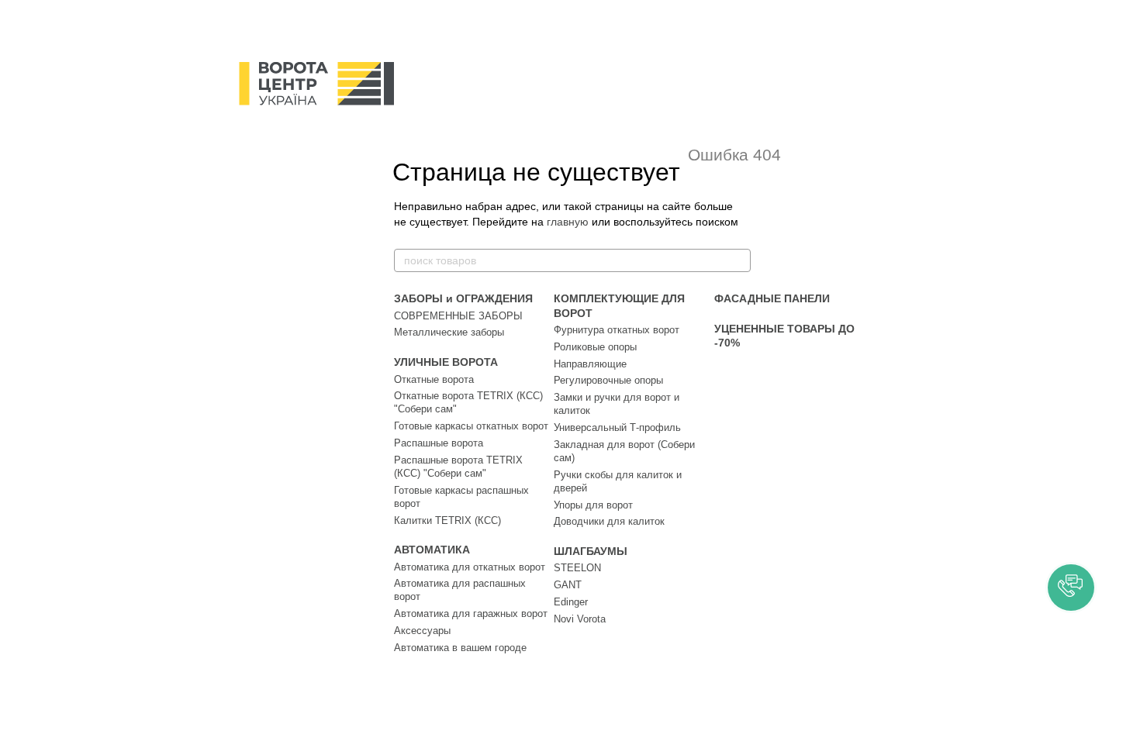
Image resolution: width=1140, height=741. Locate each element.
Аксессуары (422, 630)
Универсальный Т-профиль (617, 427)
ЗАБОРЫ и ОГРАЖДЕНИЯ (463, 298)
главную (568, 221)
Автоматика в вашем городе (460, 647)
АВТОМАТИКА (432, 549)
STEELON (577, 568)
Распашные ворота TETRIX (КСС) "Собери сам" (458, 466)
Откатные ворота (434, 379)
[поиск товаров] (738, 260)
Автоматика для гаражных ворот (471, 613)
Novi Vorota (580, 619)
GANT (568, 585)
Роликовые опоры (595, 347)
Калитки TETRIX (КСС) (447, 520)
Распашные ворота (438, 443)
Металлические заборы (449, 332)
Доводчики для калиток (609, 521)
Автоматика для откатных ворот (469, 567)
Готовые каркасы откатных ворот (471, 426)
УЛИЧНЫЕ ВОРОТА (446, 362)
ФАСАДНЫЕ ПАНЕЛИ (772, 298)
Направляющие (590, 364)
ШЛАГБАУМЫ (590, 551)
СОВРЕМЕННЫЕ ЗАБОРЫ (458, 316)
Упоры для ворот (593, 505)
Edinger (571, 602)
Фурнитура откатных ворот (616, 330)
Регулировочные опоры (608, 380)
